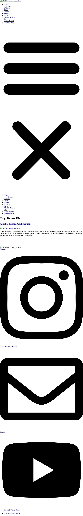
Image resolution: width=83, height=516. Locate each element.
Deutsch (10, 6)
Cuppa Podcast (9, 21)
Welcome (7, 8)
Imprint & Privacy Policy (12, 510)
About (6, 10)
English (6, 4)
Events (6, 15)
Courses (6, 11)
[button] (41, 109)
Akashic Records (9, 17)
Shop (5, 19)
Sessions (7, 13)
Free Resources (9, 22)
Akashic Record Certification (15, 223)
